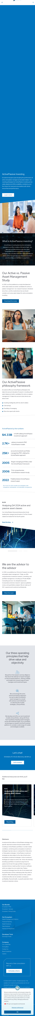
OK (17, 1012)
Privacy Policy (13, 999)
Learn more (8, 195)
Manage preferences (17, 1007)
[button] (10, 301)
